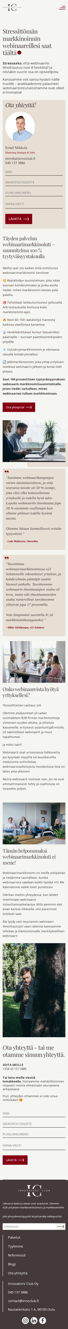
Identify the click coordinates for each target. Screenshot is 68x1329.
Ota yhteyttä (17, 1273)
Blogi (12, 1264)
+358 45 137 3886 (15, 1069)
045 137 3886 (15, 163)
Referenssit (17, 1255)
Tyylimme (15, 1246)
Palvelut (14, 1237)
